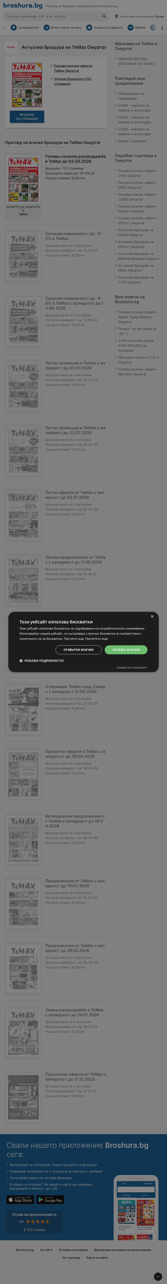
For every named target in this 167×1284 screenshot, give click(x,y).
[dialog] (83, 642)
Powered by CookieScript (132, 667)
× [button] (152, 616)
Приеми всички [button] (126, 650)
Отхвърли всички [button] (79, 650)
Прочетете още (96, 638)
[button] (42, 661)
